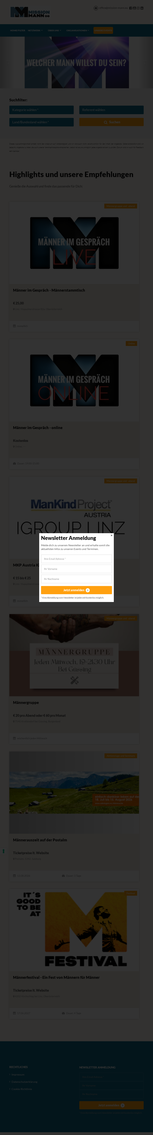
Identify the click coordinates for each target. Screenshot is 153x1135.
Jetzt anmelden (74, 590)
